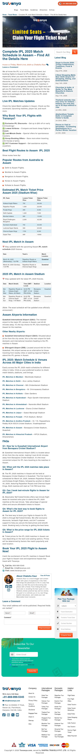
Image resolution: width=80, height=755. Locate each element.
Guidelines (34, 10)
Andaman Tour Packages (59, 724)
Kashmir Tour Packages (59, 702)
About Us (31, 693)
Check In (31, 717)
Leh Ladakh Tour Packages (59, 736)
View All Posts (45, 575)
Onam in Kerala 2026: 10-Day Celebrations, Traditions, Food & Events (65, 65)
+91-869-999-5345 (13, 697)
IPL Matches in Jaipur (12, 412)
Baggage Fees (33, 713)
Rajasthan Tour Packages (59, 696)
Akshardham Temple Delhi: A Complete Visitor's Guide (65, 116)
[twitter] (12, 715)
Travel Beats (12, 15)
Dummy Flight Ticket (72, 731)
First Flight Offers (71, 700)
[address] (3, 705)
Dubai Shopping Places (72, 718)
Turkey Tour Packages (45, 708)
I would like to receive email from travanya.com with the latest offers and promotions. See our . (22, 660)
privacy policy (27, 662)
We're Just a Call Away (10, 694)
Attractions (43, 10)
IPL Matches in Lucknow (13, 408)
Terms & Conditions (32, 705)
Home (4, 15)
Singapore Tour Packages (46, 719)
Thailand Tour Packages (46, 713)
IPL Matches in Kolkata (12, 393)
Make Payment (72, 736)
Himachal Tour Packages (59, 730)
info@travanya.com (12, 700)
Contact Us (32, 697)
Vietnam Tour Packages (46, 702)
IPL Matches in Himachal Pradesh (17, 434)
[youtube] (17, 715)
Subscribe (32, 671)
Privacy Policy (33, 700)
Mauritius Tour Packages (46, 724)
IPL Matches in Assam (12, 427)
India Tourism (72, 723)
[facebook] (3, 715)
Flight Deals (71, 695)
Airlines (52, 10)
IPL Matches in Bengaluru (13, 389)
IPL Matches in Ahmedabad (14, 404)
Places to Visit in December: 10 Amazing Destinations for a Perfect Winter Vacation (66, 127)
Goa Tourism (71, 727)
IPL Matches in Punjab (12, 417)
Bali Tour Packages (45, 730)
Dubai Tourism (72, 704)
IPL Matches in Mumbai (12, 377)
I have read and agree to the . (23, 665)
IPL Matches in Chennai (12, 385)
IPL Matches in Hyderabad (14, 397)
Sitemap (31, 720)
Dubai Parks (71, 714)
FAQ (30, 724)
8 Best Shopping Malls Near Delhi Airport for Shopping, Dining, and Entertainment (66, 78)
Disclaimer (32, 710)
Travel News (24, 10)
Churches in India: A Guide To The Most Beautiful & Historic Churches (65, 90)
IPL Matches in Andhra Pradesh (16, 421)
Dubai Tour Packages (45, 696)
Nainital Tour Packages (58, 719)
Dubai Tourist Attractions (72, 709)
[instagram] (8, 715)
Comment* (7, 617)
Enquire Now (66, 635)
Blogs (16, 10)
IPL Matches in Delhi (11, 381)
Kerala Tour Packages (58, 708)
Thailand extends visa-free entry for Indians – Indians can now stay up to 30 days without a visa (66, 103)
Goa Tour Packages (58, 713)
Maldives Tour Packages (46, 736)
